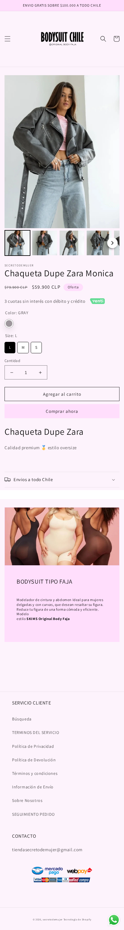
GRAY (9, 323)
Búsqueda (22, 719)
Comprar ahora (62, 411)
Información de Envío (33, 787)
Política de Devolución (34, 760)
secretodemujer (53, 919)
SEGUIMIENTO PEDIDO (33, 814)
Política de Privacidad (33, 746)
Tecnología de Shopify (77, 919)
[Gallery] (62, 166)
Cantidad (12, 360)
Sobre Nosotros (27, 800)
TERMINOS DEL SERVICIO (35, 732)
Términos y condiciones (34, 773)
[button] (7, 38)
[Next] (112, 243)
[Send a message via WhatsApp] (114, 920)
